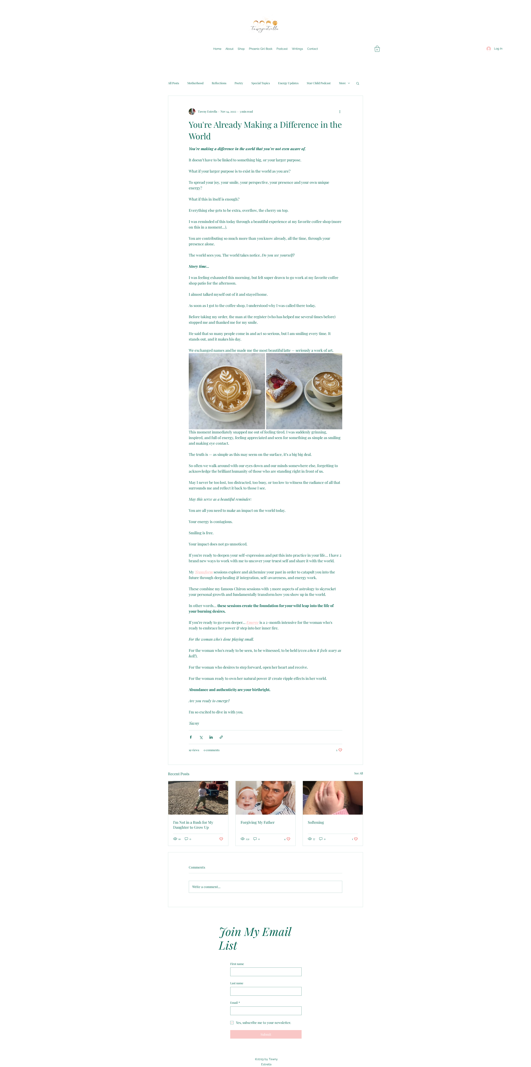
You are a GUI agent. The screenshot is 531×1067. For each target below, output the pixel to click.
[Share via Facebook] (191, 737)
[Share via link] (221, 737)
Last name (236, 983)
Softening (316, 822)
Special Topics (260, 83)
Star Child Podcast (319, 83)
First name (237, 964)
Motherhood (195, 83)
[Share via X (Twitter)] (201, 737)
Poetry (239, 83)
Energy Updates (288, 83)
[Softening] (333, 798)
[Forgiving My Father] (266, 798)
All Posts (173, 83)
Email (235, 1003)
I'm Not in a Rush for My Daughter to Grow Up (193, 825)
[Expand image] (227, 391)
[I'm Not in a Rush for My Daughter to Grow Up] (198, 798)
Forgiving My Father (258, 822)
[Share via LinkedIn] (211, 737)
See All (358, 773)
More (342, 83)
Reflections (219, 83)
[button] (377, 49)
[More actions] (339, 111)
